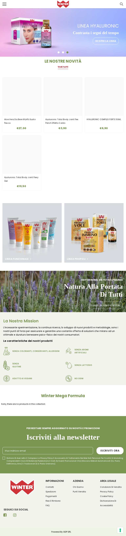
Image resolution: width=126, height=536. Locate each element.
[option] (63, 32)
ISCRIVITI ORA (110, 450)
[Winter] (32, 233)
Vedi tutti (63, 66)
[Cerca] (122, 4)
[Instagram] (14, 516)
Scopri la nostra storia (105, 305)
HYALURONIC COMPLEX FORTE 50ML (104, 119)
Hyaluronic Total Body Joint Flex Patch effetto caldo (61, 121)
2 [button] (63, 52)
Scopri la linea (105, 41)
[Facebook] (5, 516)
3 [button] (67, 52)
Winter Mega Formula (63, 395)
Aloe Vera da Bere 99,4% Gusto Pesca (20, 121)
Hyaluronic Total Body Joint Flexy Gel (21, 179)
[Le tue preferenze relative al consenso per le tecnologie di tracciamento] (120, 530)
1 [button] (59, 52)
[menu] (4, 4)
